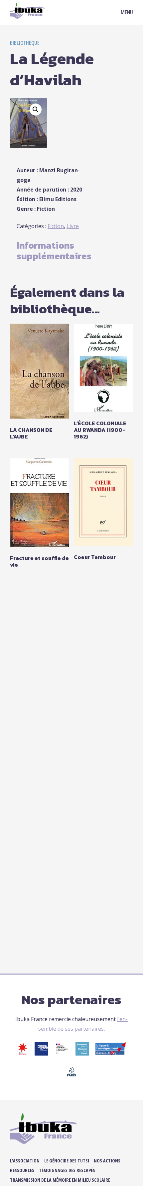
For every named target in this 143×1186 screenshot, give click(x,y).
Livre (73, 226)
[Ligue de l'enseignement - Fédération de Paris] (110, 1053)
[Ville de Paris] (71, 1076)
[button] (36, 110)
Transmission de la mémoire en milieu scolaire (60, 1180)
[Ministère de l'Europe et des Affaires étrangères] (62, 1053)
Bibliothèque (25, 42)
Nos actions (107, 1160)
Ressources (22, 1170)
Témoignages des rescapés (67, 1170)
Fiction (56, 226)
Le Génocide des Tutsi (66, 1160)
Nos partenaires (71, 999)
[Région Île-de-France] (22, 1053)
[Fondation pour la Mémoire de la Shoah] (82, 1053)
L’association (25, 1160)
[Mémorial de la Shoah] (41, 1053)
